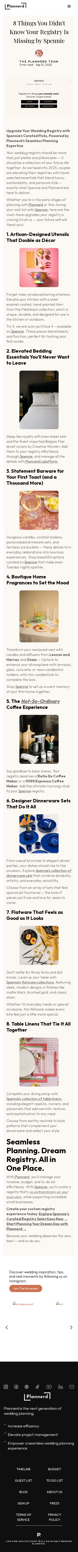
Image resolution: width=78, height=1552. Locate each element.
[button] (65, 6)
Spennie (41, 209)
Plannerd (35, 204)
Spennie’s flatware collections (30, 982)
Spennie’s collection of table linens (33, 1098)
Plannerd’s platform (41, 461)
